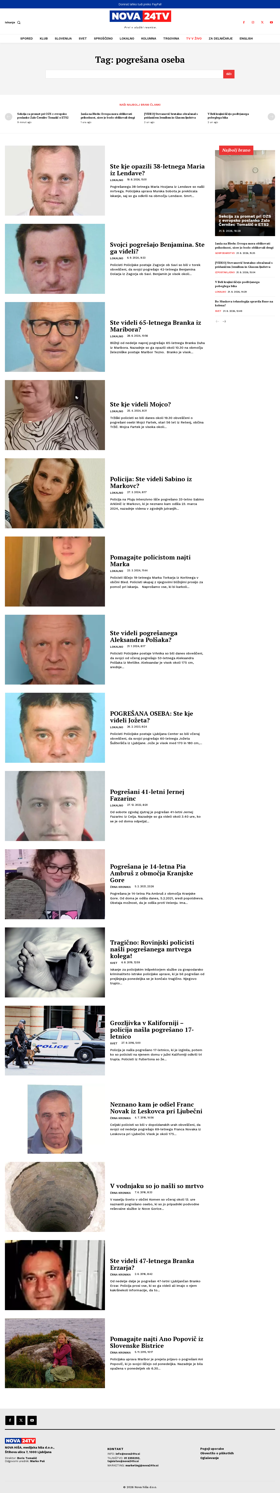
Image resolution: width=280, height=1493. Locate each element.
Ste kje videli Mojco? (140, 404)
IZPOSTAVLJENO (225, 272)
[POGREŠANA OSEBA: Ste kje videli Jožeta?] (55, 728)
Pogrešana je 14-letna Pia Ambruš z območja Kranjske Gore (151, 873)
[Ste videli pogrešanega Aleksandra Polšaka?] (55, 650)
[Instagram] (253, 22)
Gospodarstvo (225, 253)
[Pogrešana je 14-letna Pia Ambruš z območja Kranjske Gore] (55, 884)
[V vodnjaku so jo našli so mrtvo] (55, 1197)
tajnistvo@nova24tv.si (123, 1461)
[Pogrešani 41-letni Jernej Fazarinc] (55, 806)
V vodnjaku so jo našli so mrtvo (157, 1186)
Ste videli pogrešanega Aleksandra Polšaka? (144, 636)
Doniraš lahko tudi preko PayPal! (140, 4)
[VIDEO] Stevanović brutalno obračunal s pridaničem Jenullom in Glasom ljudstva (171, 115)
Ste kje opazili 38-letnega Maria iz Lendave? (157, 169)
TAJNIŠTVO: (115, 1458)
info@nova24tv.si (128, 1453)
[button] (13, 22)
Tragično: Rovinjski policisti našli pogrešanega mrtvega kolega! (152, 949)
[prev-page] (8, 116)
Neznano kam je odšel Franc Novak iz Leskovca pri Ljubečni (156, 1107)
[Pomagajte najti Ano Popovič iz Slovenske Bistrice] (55, 1353)
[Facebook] (243, 22)
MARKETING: (116, 1465)
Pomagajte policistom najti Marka (150, 560)
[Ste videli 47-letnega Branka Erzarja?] (55, 1275)
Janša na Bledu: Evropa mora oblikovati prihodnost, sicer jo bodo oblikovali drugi (108, 115)
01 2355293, (132, 1458)
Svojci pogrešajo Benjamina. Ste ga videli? (157, 247)
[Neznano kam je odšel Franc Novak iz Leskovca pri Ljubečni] (55, 1119)
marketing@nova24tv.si (141, 1465)
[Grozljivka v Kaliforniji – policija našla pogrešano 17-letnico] (55, 1041)
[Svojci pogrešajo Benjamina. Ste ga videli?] (55, 259)
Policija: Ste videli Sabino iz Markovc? (151, 482)
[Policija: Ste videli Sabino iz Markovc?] (55, 493)
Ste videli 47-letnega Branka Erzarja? (152, 1264)
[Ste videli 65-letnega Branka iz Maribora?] (55, 337)
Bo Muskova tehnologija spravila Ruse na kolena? (244, 303)
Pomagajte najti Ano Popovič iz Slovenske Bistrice (156, 1342)
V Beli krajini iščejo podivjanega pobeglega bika (228, 115)
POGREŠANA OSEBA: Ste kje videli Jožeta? (151, 716)
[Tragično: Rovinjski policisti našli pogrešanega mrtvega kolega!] (55, 962)
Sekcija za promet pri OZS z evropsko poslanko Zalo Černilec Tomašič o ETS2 (42, 115)
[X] (262, 22)
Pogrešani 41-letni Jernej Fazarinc (147, 795)
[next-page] (271, 116)
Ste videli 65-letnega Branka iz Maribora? (155, 325)
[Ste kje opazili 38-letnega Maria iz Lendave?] (55, 181)
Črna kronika (120, 887)
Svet (113, 962)
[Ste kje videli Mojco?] (55, 415)
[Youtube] (271, 22)
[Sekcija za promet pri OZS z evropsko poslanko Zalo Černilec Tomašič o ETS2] (245, 193)
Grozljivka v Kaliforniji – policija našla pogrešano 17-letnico (152, 1029)
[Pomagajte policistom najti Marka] (55, 572)
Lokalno (116, 180)
